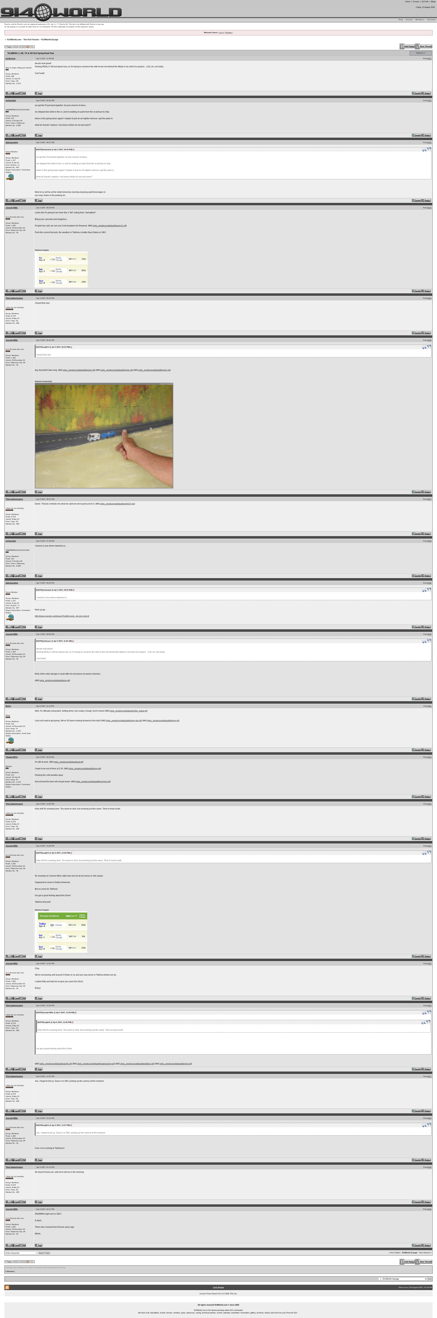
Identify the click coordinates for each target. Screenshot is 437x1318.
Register (228, 32)
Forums (416, 2)
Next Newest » (425, 1253)
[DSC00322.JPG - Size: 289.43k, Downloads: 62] (104, 435)
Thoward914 (12, 757)
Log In (221, 32)
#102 (429, 100)
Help (401, 19)
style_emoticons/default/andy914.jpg (117, 504)
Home (407, 2)
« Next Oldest (394, 1253)
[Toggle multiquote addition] (417, 93)
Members (419, 19)
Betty (8, 706)
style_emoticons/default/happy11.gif (109, 226)
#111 (429, 706)
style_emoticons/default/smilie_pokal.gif (128, 711)
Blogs (433, 2)
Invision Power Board (208, 1294)
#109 (429, 583)
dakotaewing (12, 142)
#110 (429, 634)
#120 (429, 1209)
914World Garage (49, 39)
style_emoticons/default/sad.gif (68, 762)
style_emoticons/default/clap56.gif (55, 1064)
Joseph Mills (12, 208)
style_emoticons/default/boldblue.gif (137, 1064)
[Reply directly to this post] (426, 93)
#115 (429, 963)
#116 (429, 1005)
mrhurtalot (11, 100)
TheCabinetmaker (14, 298)
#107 (429, 499)
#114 (429, 846)
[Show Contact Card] (16, 93)
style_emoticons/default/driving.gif (163, 720)
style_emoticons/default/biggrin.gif (79, 370)
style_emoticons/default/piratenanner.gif (95, 1064)
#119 (429, 1167)
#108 (429, 541)
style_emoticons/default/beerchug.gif (93, 781)
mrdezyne (10, 58)
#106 (429, 340)
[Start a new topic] (424, 46)
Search (409, 19)
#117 (429, 1076)
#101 (429, 58)
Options (420, 53)
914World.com (14, 39)
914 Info (425, 2)
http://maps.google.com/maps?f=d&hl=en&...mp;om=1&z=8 (62, 616)
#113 (429, 804)
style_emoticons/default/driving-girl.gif (123, 720)
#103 (429, 142)
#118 (429, 1118)
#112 (429, 757)
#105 (429, 298)
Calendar (431, 19)
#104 (429, 208)
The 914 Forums (31, 39)
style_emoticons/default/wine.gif (54, 680)
